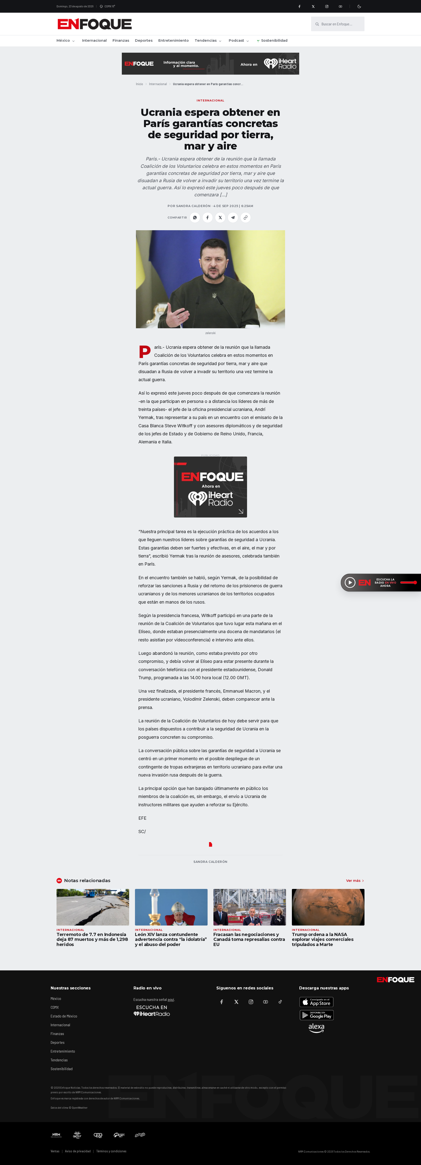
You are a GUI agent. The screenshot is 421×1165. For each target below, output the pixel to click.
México (63, 40)
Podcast (236, 40)
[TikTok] (280, 1001)
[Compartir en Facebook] (207, 217)
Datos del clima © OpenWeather (69, 1107)
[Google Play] (316, 1015)
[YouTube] (340, 6)
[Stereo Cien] (119, 1135)
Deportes (144, 40)
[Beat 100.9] (77, 1135)
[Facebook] (299, 6)
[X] (313, 6)
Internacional (94, 40)
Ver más (353, 880)
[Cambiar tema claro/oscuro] (359, 6)
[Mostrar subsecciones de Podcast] (247, 41)
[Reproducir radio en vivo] (350, 582)
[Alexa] (316, 1028)
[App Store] (316, 1001)
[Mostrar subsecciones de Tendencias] (220, 41)
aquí (171, 999)
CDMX (55, 1007)
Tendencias (206, 40)
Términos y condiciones (111, 1151)
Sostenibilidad (274, 40)
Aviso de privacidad (78, 1151)
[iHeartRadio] (152, 1010)
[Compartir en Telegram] (233, 217)
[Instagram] (326, 6)
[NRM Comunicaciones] (56, 1135)
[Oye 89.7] (98, 1135)
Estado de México (64, 1016)
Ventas (55, 1151)
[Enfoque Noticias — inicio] (95, 24)
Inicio (139, 84)
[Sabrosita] (140, 1135)
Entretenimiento (173, 40)
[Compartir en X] (220, 217)
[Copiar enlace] (245, 217)
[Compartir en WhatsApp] (195, 217)
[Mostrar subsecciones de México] (73, 41)
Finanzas (121, 40)
